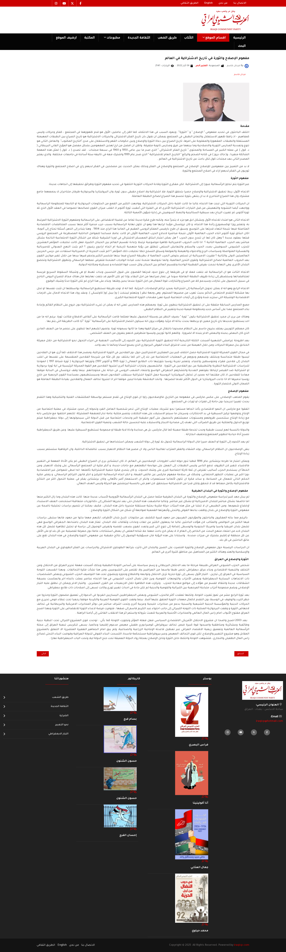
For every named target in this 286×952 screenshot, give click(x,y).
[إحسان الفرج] (120, 816)
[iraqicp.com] (220, 20)
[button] (213, 37)
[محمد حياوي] (191, 898)
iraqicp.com (241, 945)
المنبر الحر (202, 66)
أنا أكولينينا (200, 803)
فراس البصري (198, 744)
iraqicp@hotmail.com (269, 721)
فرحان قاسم (240, 74)
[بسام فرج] (120, 699)
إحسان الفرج (128, 835)
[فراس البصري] (191, 712)
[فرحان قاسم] (247, 66)
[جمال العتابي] (191, 834)
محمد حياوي (200, 930)
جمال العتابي (199, 867)
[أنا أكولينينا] (191, 773)
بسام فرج (130, 719)
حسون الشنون (126, 761)
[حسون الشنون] (120, 739)
